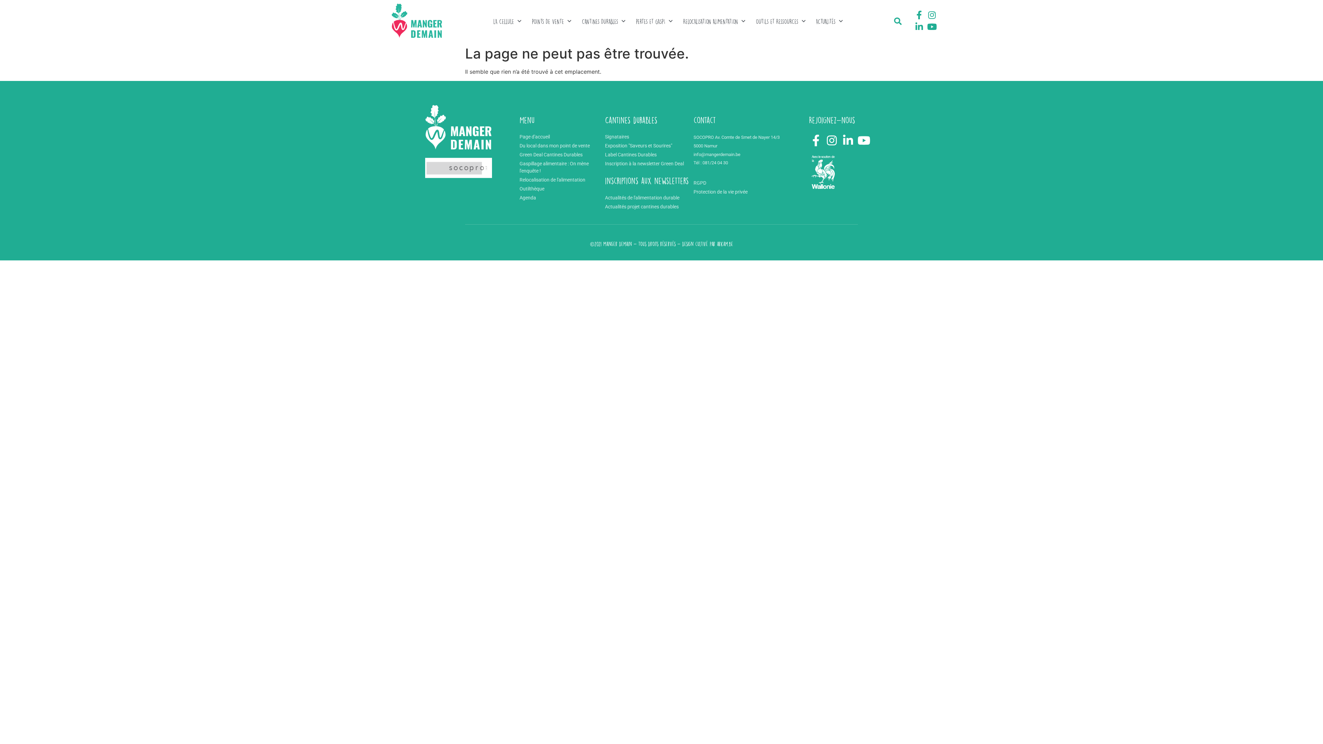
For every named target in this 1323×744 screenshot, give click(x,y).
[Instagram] (932, 15)
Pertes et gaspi (650, 21)
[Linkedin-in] (919, 26)
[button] (898, 21)
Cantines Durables (600, 21)
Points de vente (548, 21)
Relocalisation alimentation (710, 21)
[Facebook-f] (919, 15)
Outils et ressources (777, 21)
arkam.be (725, 244)
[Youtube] (932, 26)
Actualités (825, 21)
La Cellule (503, 21)
